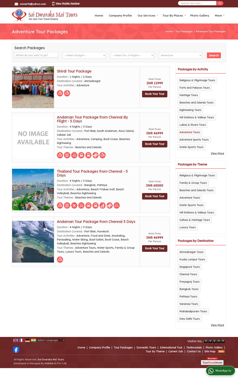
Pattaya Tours (188, 296)
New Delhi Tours (189, 318)
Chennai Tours (188, 274)
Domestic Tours (146, 347)
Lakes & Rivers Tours (192, 124)
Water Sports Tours (191, 147)
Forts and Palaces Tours (194, 87)
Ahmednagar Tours (191, 252)
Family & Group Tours (193, 183)
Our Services (146, 15)
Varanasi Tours (188, 304)
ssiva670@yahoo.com (33, 3)
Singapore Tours (189, 267)
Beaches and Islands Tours (196, 102)
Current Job (175, 351)
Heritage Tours (188, 95)
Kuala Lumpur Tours (192, 259)
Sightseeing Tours (190, 110)
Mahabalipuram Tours (193, 311)
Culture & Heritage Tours (194, 220)
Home (99, 15)
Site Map (210, 351)
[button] (68, 3)
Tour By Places (173, 15)
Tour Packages (184, 31)
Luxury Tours (187, 227)
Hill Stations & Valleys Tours (196, 117)
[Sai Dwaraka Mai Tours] (45, 15)
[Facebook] (16, 349)
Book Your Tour (154, 93)
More (218, 15)
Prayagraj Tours (189, 281)
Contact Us (194, 351)
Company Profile (120, 15)
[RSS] (221, 351)
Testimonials (194, 347)
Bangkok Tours (188, 289)
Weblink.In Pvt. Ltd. (55, 363)
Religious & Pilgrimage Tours (197, 80)
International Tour (171, 347)
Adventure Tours (189, 132)
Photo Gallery (199, 15)
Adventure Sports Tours (194, 139)
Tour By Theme (155, 351)
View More (217, 153)
